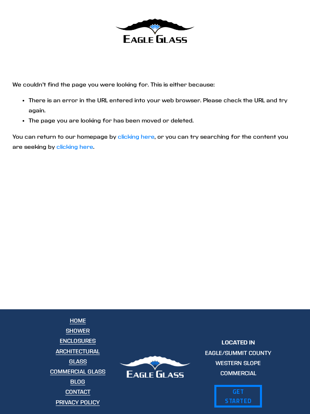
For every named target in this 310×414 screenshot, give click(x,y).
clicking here (136, 136)
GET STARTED (238, 396)
